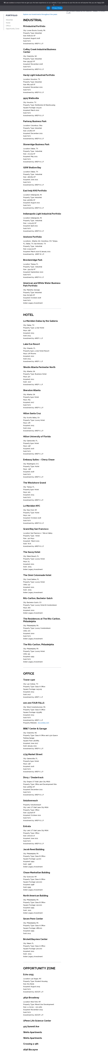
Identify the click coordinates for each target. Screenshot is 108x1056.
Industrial (9, 20)
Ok (48, 8)
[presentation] (68, 537)
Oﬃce (8, 26)
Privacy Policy (57, 8)
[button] (68, 1052)
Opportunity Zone (12, 29)
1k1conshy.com (43, 723)
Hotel (8, 23)
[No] (105, 6)
